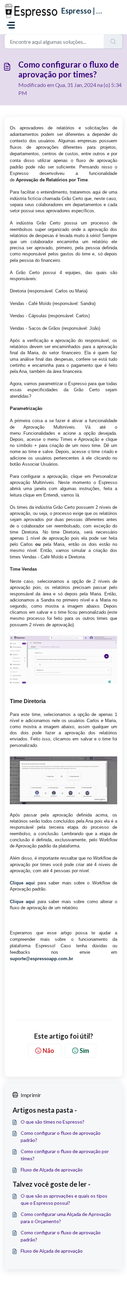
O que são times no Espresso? (52, 1122)
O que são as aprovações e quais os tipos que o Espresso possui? (64, 1199)
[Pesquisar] (113, 41)
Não (48, 1050)
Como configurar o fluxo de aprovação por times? (65, 1154)
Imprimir (31, 1095)
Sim (84, 1050)
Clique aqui (22, 882)
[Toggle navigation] (11, 25)
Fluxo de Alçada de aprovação (52, 1169)
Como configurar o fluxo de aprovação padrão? (61, 1136)
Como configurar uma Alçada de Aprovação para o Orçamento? (66, 1217)
